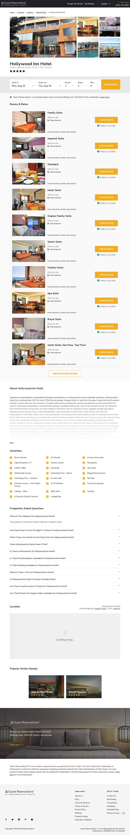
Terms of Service (82, 806)
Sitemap (78, 813)
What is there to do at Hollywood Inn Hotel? (32, 572)
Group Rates (112, 803)
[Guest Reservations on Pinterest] (25, 819)
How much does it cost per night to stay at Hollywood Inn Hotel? (42, 530)
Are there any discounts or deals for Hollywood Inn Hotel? (38, 586)
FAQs (77, 799)
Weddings (111, 806)
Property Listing (81, 816)
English (104, 3)
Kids (92, 83)
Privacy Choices (113, 813)
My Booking (89, 4)
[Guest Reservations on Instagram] (19, 819)
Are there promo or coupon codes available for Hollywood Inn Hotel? (43, 593)
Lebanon (30, 12)
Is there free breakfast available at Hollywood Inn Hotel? (38, 558)
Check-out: (42, 83)
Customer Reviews (82, 803)
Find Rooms (110, 84)
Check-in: (15, 83)
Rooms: (68, 83)
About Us (79, 796)
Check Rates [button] (106, 120)
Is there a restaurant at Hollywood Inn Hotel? (32, 551)
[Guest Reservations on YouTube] (31, 819)
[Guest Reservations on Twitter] (13, 819)
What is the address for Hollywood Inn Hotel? (32, 516)
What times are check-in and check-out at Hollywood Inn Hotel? (42, 537)
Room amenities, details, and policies (61, 132)
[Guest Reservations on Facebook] (7, 819)
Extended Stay (113, 809)
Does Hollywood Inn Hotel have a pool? (29, 544)
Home (12, 12)
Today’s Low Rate (108, 125)
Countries (20, 12)
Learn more (104, 97)
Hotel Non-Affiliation (83, 820)
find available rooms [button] (65, 373)
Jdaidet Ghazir (41, 12)
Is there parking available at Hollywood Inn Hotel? (34, 565)
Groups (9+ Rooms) (75, 4)
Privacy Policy (80, 809)
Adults (80, 83)
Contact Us (111, 796)
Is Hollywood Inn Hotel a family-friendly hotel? (33, 579)
